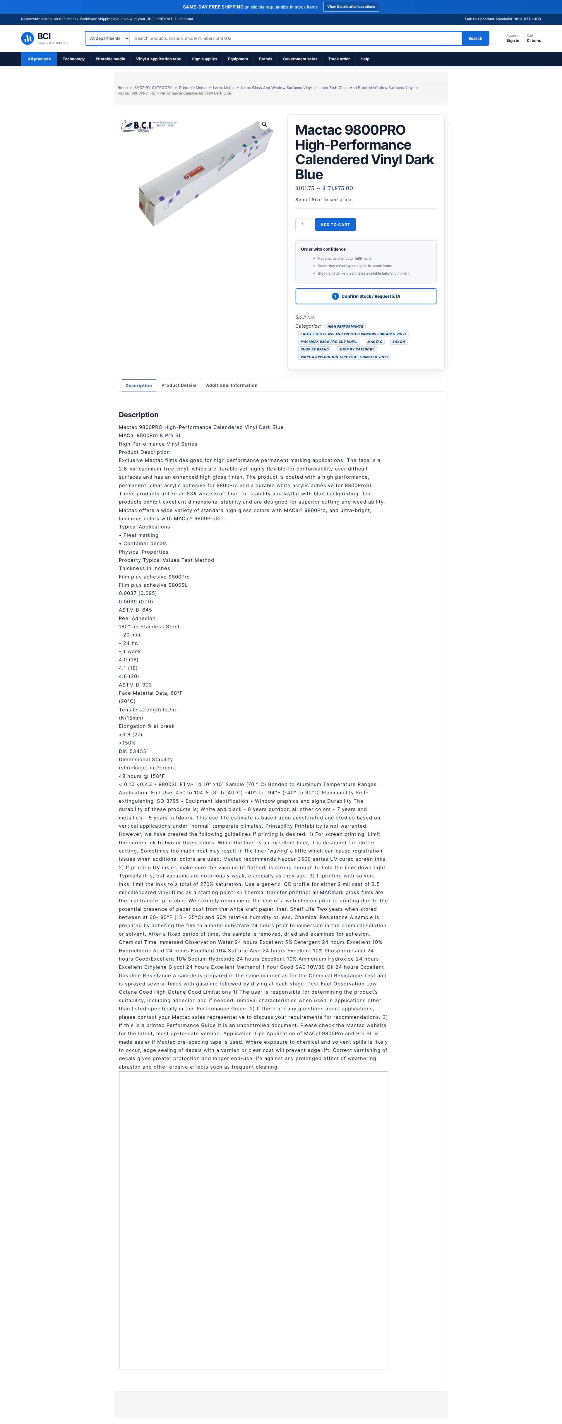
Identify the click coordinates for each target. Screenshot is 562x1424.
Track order (339, 59)
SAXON (399, 342)
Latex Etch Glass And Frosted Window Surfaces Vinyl (366, 87)
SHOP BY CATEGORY (153, 87)
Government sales (300, 59)
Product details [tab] (179, 385)
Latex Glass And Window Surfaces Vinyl (276, 87)
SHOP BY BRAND (315, 349)
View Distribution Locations (351, 6)
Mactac (374, 342)
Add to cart (335, 224)
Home (122, 87)
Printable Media (192, 87)
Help (365, 59)
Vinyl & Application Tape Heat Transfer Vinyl (344, 357)
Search (475, 38)
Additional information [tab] (232, 385)
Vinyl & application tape (158, 59)
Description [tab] (139, 385)
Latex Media (223, 87)
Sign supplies (204, 59)
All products (39, 59)
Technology (74, 59)
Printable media (110, 59)
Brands (265, 59)
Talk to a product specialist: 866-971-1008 (503, 19)
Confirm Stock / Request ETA (371, 296)
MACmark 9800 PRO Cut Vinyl (329, 342)
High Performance (345, 326)
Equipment (238, 59)
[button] (264, 124)
